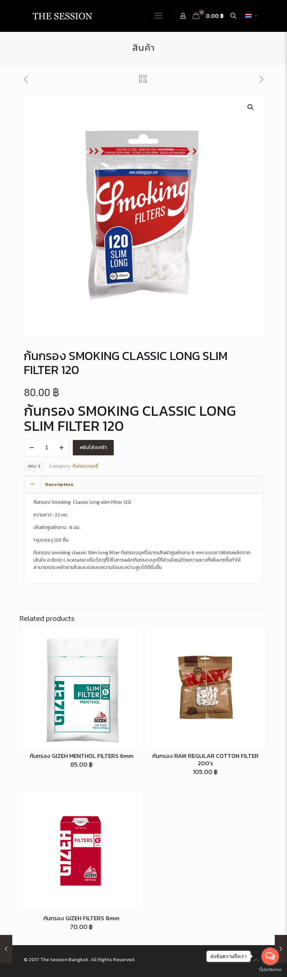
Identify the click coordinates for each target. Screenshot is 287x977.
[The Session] (62, 16)
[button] (251, 107)
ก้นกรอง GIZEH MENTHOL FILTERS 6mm (81, 755)
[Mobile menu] (158, 16)
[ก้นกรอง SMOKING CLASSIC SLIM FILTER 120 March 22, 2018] (6, 949)
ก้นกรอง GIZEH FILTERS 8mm (81, 918)
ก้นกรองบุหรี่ (85, 466)
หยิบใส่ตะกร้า (93, 447)
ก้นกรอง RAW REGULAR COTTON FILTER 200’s (205, 759)
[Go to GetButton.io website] (270, 970)
